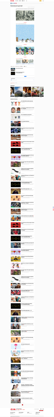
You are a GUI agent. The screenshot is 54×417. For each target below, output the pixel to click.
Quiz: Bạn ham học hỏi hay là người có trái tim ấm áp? (27, 142)
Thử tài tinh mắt (17, 58)
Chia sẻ (25, 76)
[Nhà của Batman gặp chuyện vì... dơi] (16, 191)
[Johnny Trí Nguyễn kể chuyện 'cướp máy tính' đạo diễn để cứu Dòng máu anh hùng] (27, 92)
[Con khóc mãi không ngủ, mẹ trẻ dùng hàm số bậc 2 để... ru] (16, 177)
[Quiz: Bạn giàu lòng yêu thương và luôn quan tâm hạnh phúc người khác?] (16, 157)
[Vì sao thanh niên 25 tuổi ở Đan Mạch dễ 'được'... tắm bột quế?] (16, 360)
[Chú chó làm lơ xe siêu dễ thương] (35, 92)
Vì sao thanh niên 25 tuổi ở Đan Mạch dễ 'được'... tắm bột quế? (27, 358)
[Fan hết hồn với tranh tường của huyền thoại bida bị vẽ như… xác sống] (16, 204)
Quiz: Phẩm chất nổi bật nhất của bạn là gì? (27, 371)
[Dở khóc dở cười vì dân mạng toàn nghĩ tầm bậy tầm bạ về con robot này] (16, 171)
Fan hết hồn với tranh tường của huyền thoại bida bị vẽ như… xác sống (27, 203)
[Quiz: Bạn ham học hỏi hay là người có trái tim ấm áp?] (16, 144)
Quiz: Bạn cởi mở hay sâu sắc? (25, 344)
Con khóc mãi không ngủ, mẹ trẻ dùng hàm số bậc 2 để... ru (27, 176)
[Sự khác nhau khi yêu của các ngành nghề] (16, 218)
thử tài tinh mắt (13, 66)
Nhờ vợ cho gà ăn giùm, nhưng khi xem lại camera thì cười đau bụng (27, 392)
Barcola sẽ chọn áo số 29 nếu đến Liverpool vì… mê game (27, 230)
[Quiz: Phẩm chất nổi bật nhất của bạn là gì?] (16, 373)
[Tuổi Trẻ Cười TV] (53, 210)
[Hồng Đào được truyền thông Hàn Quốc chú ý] (16, 367)
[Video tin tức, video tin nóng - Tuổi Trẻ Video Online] (21, 409)
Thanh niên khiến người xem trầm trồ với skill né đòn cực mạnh (27, 331)
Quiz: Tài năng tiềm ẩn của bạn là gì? (26, 114)
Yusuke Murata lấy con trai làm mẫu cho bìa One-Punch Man (27, 284)
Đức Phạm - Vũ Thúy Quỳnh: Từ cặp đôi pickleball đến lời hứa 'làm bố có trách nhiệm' (27, 385)
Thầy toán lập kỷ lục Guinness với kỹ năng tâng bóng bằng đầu (27, 378)
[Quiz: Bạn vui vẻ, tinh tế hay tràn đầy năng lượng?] (16, 198)
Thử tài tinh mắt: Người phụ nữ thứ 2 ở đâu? (19, 63)
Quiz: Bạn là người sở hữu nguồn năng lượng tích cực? (27, 162)
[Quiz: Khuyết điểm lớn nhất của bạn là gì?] (16, 103)
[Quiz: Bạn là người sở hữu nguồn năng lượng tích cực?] (16, 164)
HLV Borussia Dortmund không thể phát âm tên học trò (27, 257)
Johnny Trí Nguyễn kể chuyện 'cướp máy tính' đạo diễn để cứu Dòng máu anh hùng (26, 95)
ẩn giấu (22, 66)
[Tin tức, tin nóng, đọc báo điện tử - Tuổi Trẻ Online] (17, 409)
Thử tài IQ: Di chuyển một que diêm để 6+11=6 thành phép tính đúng (20, 72)
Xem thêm (11, 83)
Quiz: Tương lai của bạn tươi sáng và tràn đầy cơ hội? (27, 128)
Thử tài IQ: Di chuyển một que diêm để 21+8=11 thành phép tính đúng (26, 149)
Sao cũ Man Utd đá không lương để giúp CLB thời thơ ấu (27, 243)
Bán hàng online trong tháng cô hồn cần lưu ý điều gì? (27, 351)
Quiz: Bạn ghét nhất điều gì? (25, 121)
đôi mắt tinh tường (18, 66)
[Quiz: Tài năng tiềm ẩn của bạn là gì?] (16, 117)
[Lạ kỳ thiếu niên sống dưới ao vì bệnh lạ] (16, 400)
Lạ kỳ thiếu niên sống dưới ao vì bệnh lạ (26, 398)
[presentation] (10, 91)
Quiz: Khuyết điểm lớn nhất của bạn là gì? (27, 101)
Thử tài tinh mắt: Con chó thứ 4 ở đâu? (30, 63)
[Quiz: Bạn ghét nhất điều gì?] (19, 92)
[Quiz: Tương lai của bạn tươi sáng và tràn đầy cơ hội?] (16, 130)
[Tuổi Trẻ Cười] (53, 208)
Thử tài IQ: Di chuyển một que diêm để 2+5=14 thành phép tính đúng (26, 182)
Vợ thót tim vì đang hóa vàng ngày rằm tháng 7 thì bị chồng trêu (27, 317)
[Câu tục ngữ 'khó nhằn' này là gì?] (13, 69)
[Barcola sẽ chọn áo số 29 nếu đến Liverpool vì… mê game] (16, 231)
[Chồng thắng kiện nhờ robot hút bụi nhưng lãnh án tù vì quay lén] (16, 137)
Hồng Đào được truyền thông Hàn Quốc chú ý (27, 364)
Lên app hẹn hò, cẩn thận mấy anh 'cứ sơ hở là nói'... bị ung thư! (27, 108)
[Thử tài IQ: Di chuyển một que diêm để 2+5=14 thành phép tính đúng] (16, 184)
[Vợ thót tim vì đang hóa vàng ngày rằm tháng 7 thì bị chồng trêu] (16, 319)
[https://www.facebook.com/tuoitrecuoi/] (53, 207)
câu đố (25, 66)
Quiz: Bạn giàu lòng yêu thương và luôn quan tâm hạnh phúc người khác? (27, 155)
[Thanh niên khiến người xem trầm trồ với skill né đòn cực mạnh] (16, 333)
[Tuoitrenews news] (23, 409)
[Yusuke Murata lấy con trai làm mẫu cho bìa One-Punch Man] (16, 286)
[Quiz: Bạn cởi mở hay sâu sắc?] (16, 346)
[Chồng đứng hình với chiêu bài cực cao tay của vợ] (16, 326)
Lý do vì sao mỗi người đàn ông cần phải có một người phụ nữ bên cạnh (27, 290)
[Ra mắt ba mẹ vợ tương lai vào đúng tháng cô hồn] (16, 265)
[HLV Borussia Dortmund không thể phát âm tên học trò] (16, 259)
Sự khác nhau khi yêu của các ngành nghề (27, 215)
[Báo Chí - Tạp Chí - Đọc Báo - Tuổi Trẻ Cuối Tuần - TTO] (19, 409)
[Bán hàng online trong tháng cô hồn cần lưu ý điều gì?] (16, 353)
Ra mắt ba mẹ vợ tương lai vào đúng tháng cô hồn (27, 263)
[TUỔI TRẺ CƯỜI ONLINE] (13, 409)
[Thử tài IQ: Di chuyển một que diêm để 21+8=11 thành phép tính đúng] (16, 150)
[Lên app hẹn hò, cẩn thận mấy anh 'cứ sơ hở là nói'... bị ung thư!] (16, 110)
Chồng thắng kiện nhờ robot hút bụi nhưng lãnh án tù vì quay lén (27, 135)
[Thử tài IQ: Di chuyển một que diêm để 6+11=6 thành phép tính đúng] (13, 73)
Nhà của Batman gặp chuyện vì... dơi (26, 188)
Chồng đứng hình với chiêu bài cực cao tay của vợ (27, 324)
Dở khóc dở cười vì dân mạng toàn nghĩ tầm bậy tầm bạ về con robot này (27, 169)
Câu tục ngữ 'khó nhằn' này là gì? (19, 68)
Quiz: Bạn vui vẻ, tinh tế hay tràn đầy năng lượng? (27, 196)
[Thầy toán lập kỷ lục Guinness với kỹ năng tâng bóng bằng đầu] (16, 380)
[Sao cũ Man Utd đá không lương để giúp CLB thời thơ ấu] (16, 245)
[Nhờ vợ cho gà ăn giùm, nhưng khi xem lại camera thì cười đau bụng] (16, 394)
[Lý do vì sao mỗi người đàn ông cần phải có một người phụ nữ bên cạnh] (16, 292)
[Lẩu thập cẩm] (27, 4)
